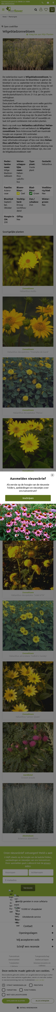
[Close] (52, 475)
